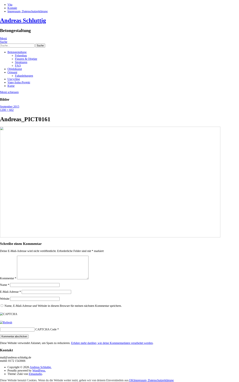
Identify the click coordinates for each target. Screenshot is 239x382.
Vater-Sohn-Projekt (18, 82)
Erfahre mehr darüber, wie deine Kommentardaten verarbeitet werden (112, 343)
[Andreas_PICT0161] (110, 236)
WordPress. (39, 370)
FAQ (18, 65)
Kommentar (8, 278)
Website (4, 298)
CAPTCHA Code (46, 329)
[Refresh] (6, 322)
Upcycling (13, 79)
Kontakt (12, 8)
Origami (12, 72)
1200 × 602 (7, 109)
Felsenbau (21, 55)
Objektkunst (14, 69)
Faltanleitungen (24, 75)
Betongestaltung (17, 52)
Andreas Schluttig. (41, 367)
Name (4, 284)
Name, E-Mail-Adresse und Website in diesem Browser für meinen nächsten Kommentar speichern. (63, 305)
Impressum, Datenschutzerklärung (27, 11)
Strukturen (21, 62)
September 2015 (9, 106)
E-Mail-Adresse (10, 291)
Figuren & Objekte (26, 58)
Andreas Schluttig (23, 20)
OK (131, 380)
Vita (9, 4)
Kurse (11, 85)
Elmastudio (35, 373)
